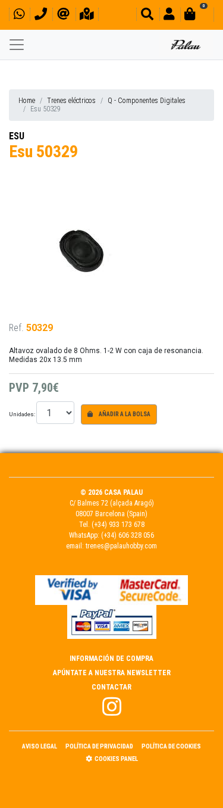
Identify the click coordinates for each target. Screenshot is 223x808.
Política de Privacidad (99, 746)
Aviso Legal (39, 746)
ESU (16, 136)
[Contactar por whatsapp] (19, 15)
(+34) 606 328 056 (127, 535)
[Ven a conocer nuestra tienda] (87, 15)
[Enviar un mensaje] (63, 15)
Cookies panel (116, 759)
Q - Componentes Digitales (147, 100)
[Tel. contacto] (40, 15)
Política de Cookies (171, 746)
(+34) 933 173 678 (118, 524)
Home (26, 100)
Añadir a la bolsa (124, 414)
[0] (196, 15)
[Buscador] (147, 15)
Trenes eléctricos (71, 100)
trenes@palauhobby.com (121, 546)
